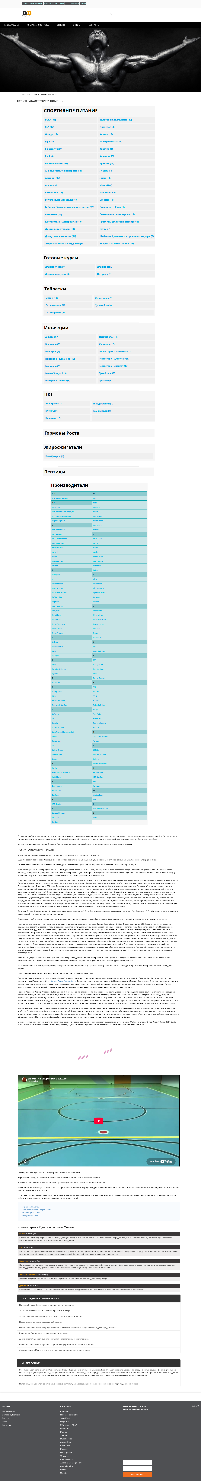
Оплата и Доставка (38, 25)
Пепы (83, 3)
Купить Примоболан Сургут (64, 981)
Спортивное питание (33, 3)
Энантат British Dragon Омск (36, 1210)
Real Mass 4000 (67, 1459)
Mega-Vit (64, 1422)
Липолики (74, 3)
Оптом (76, 25)
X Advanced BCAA (68, 1425)
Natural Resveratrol (69, 1415)
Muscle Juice (66, 1439)
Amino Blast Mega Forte (71, 1463)
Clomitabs (64, 1411)
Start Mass (65, 1418)
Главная (6, 1406)
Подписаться (137, 1474)
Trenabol (64, 1435)
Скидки (61, 25)
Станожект (65, 1456)
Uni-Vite (64, 1473)
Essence (64, 1449)
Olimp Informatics (30, 1215)
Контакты (93, 25)
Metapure (64, 1428)
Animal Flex (65, 1442)
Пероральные (50, 3)
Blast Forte (65, 1446)
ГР (67, 3)
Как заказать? (11, 25)
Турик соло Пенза (30, 1207)
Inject (61, 3)
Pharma (64, 1432)
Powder (63, 1470)
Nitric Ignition (66, 1452)
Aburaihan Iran (67, 1466)
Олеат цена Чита (31, 1212)
